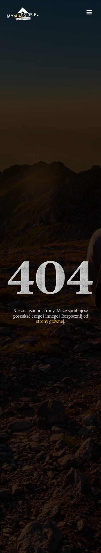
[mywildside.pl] (22, 13)
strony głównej (50, 321)
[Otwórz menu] (89, 12)
